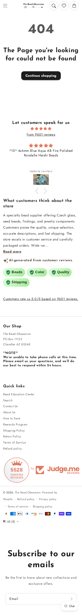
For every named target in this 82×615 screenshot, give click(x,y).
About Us (9, 412)
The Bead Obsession (28, 492)
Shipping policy (42, 506)
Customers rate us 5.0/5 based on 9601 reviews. (40, 298)
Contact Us (10, 406)
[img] (41, 129)
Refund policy (12, 448)
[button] (5, 5)
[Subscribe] (72, 599)
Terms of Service (14, 442)
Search (8, 400)
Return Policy (12, 436)
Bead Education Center (18, 394)
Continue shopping (41, 75)
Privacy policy (47, 499)
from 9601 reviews (41, 134)
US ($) (11, 522)
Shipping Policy (14, 430)
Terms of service (18, 506)
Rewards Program (15, 424)
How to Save (11, 418)
